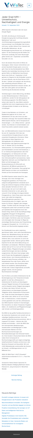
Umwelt (4, 25)
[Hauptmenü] (29, 5)
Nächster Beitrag (17, 380)
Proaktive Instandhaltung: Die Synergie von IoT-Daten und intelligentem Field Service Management (16, 410)
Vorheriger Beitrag (16, 375)
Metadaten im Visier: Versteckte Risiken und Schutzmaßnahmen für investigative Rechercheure (15, 423)
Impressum (16, 434)
